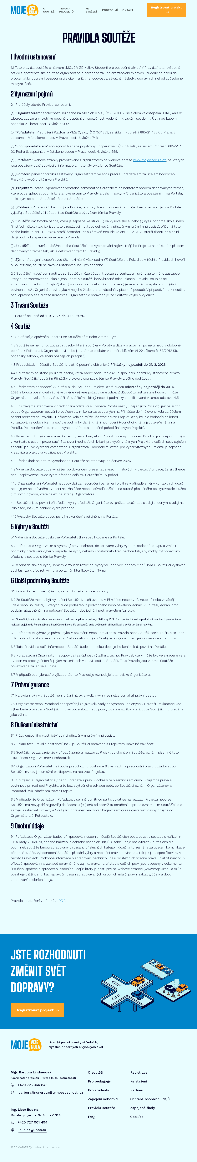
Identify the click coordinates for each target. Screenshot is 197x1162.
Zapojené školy (142, 1108)
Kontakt (127, 10)
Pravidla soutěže (101, 1108)
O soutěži (49, 10)
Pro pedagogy (99, 1081)
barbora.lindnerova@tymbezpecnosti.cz (50, 1092)
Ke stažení (91, 10)
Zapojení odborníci (103, 1099)
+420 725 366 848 (33, 1085)
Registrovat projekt (166, 7)
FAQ (91, 1117)
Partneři (136, 1090)
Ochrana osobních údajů (150, 1099)
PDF (62, 901)
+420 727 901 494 (32, 1122)
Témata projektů (66, 10)
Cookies (136, 1117)
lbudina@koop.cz (32, 1130)
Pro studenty (98, 1090)
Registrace (139, 1072)
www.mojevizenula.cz (149, 160)
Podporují (110, 10)
